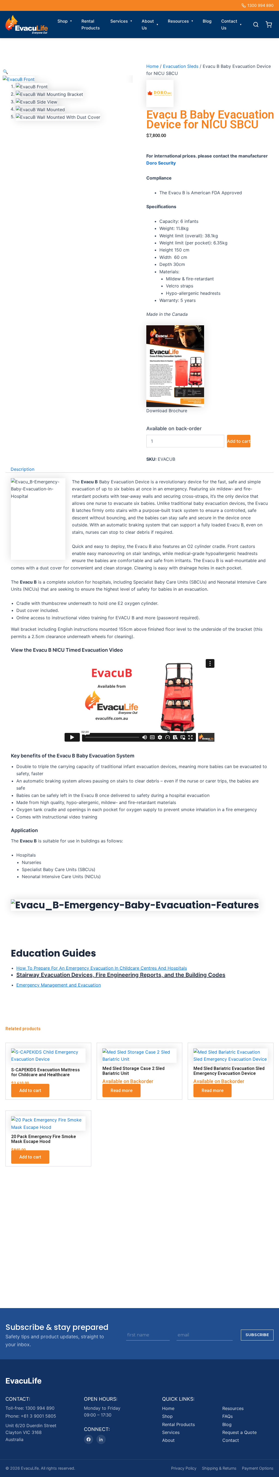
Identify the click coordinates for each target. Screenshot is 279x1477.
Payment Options (258, 1468)
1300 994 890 (260, 5)
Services (119, 21)
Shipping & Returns (219, 1468)
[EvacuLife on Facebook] (88, 1439)
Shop (62, 21)
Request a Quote (239, 1432)
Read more (121, 1090)
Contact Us (229, 25)
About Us (148, 25)
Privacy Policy (183, 1468)
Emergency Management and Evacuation (58, 985)
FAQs (227, 1416)
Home (152, 66)
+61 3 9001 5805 (38, 1415)
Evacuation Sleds (180, 66)
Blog (207, 21)
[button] (5, 71)
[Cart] (269, 24)
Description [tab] (22, 469)
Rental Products (90, 25)
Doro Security (161, 163)
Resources (178, 21)
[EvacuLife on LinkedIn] (101, 1439)
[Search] (255, 24)
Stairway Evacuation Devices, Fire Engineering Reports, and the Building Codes (120, 975)
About (168, 1440)
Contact (230, 1440)
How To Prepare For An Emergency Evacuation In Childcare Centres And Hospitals (101, 968)
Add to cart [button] (30, 1090)
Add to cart (238, 441)
